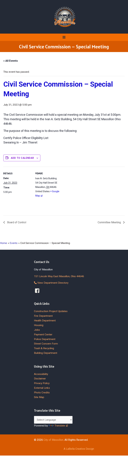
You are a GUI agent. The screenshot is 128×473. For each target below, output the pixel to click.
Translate (60, 425)
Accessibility (41, 374)
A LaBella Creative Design (79, 448)
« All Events (10, 60)
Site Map (39, 397)
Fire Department (43, 315)
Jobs (37, 329)
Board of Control (16, 222)
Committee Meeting (110, 222)
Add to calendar (22, 158)
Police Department (44, 339)
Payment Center (43, 334)
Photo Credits (42, 392)
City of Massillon (53, 439)
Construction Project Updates (51, 311)
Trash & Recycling (44, 348)
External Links (42, 387)
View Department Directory (52, 282)
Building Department (45, 352)
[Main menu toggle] (64, 37)
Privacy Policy (42, 383)
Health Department (45, 320)
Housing (38, 325)
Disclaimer (40, 378)
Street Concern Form (46, 343)
